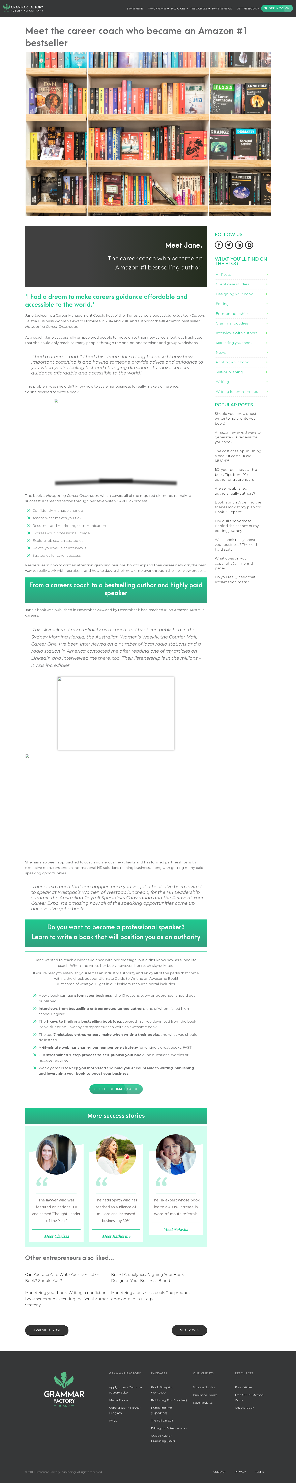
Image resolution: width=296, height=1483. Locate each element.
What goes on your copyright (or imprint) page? (234, 563)
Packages (178, 8)
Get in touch (279, 8)
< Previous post (46, 1330)
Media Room (118, 1400)
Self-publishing (229, 372)
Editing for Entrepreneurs (169, 1428)
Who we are (157, 8)
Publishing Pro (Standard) (169, 1400)
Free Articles (243, 1387)
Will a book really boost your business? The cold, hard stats (236, 545)
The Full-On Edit (162, 1420)
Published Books (205, 1395)
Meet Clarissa (56, 1236)
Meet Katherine (116, 1236)
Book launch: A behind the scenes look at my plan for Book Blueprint (238, 507)
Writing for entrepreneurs (239, 392)
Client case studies (232, 284)
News (221, 352)
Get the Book (247, 8)
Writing (222, 382)
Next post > (189, 1330)
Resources (198, 8)
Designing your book (234, 294)
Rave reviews (222, 8)
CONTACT (219, 1471)
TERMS (259, 1471)
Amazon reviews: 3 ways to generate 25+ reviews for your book (238, 437)
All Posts (223, 274)
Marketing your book (234, 343)
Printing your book (232, 362)
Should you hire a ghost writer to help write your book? (236, 418)
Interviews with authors (236, 333)
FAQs (113, 1420)
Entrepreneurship (232, 314)
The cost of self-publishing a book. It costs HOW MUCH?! (238, 456)
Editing (222, 304)
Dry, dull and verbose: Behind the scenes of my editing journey (237, 526)
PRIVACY (240, 1471)
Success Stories (204, 1387)
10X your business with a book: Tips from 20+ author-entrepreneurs (236, 475)
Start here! (135, 8)
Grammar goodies (232, 323)
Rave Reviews (202, 1402)
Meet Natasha (175, 1229)
